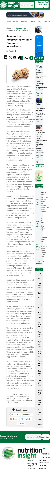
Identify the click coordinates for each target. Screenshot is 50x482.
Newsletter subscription (43, 3)
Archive (42, 468)
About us (43, 449)
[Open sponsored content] (24, 17)
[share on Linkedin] (6, 57)
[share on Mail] (14, 57)
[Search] (32, 5)
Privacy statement (44, 461)
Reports (32, 21)
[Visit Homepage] (10, 9)
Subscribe (46, 437)
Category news (24, 22)
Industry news (16, 22)
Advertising (44, 457)
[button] (14, 414)
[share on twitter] (10, 57)
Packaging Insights (32, 464)
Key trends (39, 22)
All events (39, 262)
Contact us (44, 454)
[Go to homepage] (21, 459)
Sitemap (43, 465)
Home (9, 21)
